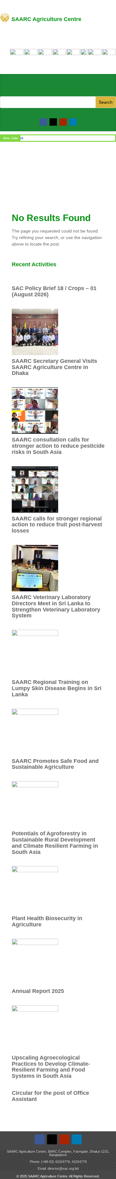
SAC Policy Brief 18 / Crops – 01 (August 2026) (54, 291)
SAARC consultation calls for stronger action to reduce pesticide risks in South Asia (58, 446)
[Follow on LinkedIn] (73, 122)
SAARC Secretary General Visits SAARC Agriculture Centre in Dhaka (54, 367)
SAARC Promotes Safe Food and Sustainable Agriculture (55, 764)
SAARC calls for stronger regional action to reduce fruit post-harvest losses (57, 525)
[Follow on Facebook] (43, 122)
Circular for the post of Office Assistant (50, 1096)
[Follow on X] (53, 122)
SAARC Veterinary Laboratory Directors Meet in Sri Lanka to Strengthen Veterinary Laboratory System (56, 606)
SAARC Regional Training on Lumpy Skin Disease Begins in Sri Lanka (56, 688)
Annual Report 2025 (38, 991)
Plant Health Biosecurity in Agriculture (47, 921)
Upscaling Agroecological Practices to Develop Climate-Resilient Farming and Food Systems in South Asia (51, 1067)
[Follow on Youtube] (63, 122)
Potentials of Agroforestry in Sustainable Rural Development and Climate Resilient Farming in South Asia (55, 842)
